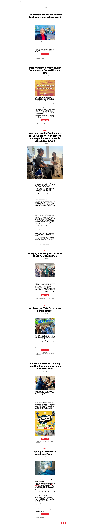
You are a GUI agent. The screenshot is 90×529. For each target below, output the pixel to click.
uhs (51, 123)
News (67, 1)
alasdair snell (37, 298)
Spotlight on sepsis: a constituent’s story (45, 452)
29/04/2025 (47, 258)
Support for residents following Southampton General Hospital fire (45, 70)
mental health (37, 353)
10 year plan (37, 352)
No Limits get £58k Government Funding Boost (45, 309)
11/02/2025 (47, 371)
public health (39, 441)
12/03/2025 (47, 313)
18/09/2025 (47, 143)
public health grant (44, 441)
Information (44, 360)
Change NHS (47, 278)
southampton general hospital (42, 57)
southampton (44, 123)
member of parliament (43, 516)
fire (36, 123)
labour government (38, 244)
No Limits (49, 335)
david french (44, 298)
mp (37, 123)
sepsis (52, 516)
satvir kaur (37, 57)
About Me (51, 1)
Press (46, 130)
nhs (38, 123)
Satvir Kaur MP (18, 1)
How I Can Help (58, 1)
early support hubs (41, 352)
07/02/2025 (47, 456)
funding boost (46, 352)
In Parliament (63, 1)
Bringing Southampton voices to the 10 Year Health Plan (45, 254)
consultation (41, 298)
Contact (70, 1)
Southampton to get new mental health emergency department (45, 16)
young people (39, 354)
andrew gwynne (38, 516)
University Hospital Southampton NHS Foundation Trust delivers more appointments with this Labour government (45, 137)
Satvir (43, 75)
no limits (43, 353)
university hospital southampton (40, 58)
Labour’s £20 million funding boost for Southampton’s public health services (45, 366)
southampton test (49, 57)
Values (55, 1)
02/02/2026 (47, 75)
